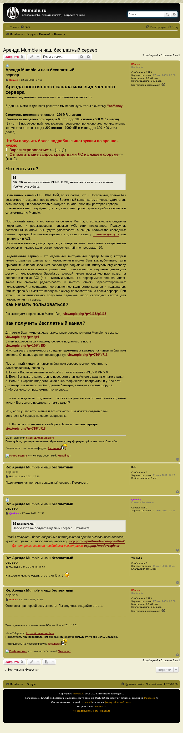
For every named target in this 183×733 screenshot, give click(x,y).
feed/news (54, 448)
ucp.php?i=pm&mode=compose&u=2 (97, 541)
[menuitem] (25, 27)
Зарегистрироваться (29, 150)
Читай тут (64, 455)
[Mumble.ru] (13, 12)
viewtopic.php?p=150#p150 (25, 345)
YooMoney (114, 106)
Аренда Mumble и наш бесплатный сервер (50, 50)
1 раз (154, 478)
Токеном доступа (106, 234)
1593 (149, 72)
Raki (134, 467)
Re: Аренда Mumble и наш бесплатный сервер (39, 469)
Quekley (136, 499)
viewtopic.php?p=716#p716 (87, 354)
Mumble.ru (78, 693)
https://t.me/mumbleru (40, 437)
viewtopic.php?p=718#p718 (25, 428)
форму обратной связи (118, 702)
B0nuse (135, 64)
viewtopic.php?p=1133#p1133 (84, 314)
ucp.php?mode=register (101, 545)
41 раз (154, 78)
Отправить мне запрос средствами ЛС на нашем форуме (64, 154)
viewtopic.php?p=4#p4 (22, 337)
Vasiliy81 (136, 558)
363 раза (156, 81)
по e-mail (87, 702)
